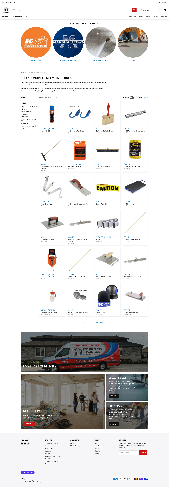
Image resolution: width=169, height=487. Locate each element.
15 (97, 322)
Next (101, 322)
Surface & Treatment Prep (52, 456)
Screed (98, 239)
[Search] (134, 10)
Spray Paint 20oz (46, 131)
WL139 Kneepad (101, 312)
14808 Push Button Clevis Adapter (134, 131)
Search (22, 478)
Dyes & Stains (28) (26, 111)
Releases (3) (24, 114)
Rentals (72, 443)
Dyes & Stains (49, 448)
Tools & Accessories (51, 461)
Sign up (143, 452)
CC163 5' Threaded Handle (132, 239)
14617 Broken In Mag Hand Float (78, 204)
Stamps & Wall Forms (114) (29, 106)
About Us (156, 17)
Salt (27, 17)
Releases (48, 451)
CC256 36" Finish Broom (103, 166)
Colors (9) (24, 109)
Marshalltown (71, 132)
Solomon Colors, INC (46, 314)
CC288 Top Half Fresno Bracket (78, 312)
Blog (130, 17)
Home (22, 72)
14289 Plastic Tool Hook (76, 131)
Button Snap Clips (46, 204)
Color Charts (138, 17)
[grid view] (144, 97)
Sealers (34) (24, 117)
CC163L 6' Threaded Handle (77, 277)
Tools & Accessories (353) (28, 126)
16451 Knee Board (129, 204)
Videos (148, 17)
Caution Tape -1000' (102, 204)
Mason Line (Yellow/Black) (132, 166)
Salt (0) (23, 128)
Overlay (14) (24, 123)
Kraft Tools (99, 132)
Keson (42, 132)
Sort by (41, 97)
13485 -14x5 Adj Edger (131, 312)
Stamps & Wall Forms (51, 443)
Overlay (47, 459)
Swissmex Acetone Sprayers (49, 312)
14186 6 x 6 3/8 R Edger (48, 239)
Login (14, 2)
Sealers (47, 453)
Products (5, 17)
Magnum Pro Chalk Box (48, 277)
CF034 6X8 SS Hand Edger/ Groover (107, 277)
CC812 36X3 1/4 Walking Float (133, 277)
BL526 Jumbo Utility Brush (104, 131)
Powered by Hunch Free (26, 482)
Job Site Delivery (75, 446)
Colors (47, 446)
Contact (164, 17)
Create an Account (6, 2)
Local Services (17, 17)
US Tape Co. (71, 168)
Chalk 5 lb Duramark (74, 166)
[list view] (147, 97)
